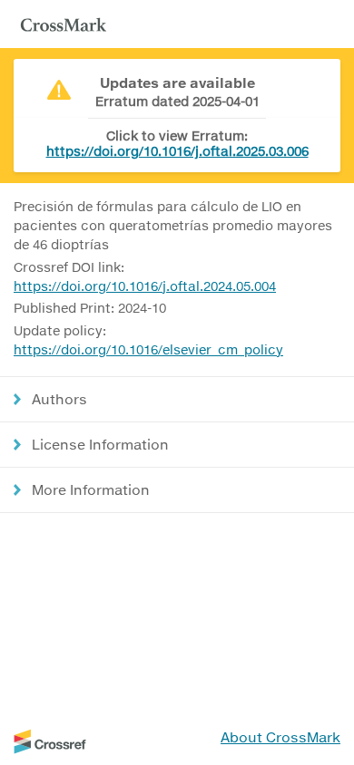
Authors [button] (59, 399)
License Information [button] (100, 444)
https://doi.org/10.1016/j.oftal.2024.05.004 (145, 286)
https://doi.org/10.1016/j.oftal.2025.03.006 (177, 151)
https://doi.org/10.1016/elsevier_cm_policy (148, 349)
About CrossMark (280, 737)
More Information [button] (91, 489)
